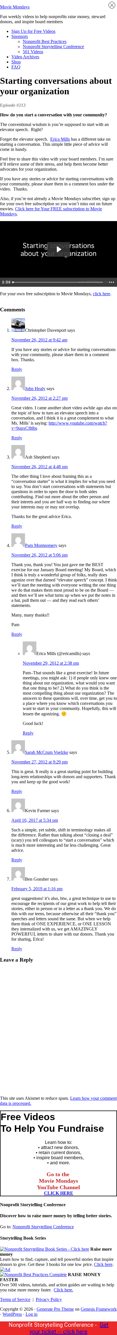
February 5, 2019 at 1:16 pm (36, 888)
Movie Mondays (15, 7)
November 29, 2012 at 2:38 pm (51, 663)
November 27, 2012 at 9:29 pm (39, 762)
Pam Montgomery (41, 545)
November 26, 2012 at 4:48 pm (39, 466)
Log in (31, 1314)
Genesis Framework (99, 1309)
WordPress (12, 1314)
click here (101, 293)
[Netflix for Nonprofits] (33, 1274)
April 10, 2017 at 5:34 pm (34, 820)
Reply (16, 369)
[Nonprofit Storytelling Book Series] (44, 1249)
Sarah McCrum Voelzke (46, 752)
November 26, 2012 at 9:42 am (39, 339)
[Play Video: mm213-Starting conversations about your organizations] (58, 249)
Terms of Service (15, 1299)
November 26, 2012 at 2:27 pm (39, 398)
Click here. (63, 1289)
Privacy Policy (49, 1299)
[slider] (58, 282)
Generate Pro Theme (55, 1309)
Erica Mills (60, 139)
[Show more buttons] (111, 282)
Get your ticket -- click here (69, 1328)
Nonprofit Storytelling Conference (43, 1226)
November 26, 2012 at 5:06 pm (39, 555)
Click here (103, 1264)
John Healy (35, 388)
